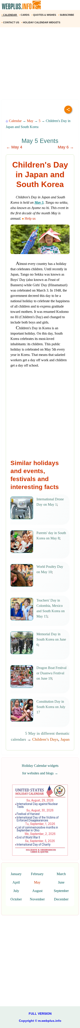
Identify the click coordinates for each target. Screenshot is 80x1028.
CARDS (24, 15)
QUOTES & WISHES (44, 15)
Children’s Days (45, 739)
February (37, 874)
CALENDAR (10, 15)
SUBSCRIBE (66, 15)
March (61, 874)
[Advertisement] (40, 65)
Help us (30, 218)
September (61, 891)
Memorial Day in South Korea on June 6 (51, 639)
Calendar (15, 121)
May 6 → (66, 147)
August (37, 891)
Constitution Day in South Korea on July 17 (50, 707)
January (16, 874)
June (61, 882)
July (16, 891)
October (16, 899)
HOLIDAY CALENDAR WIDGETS (41, 22)
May (30, 121)
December (61, 899)
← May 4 (14, 147)
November (37, 899)
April (16, 882)
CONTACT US (11, 22)
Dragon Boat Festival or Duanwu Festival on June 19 (51, 673)
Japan (65, 739)
